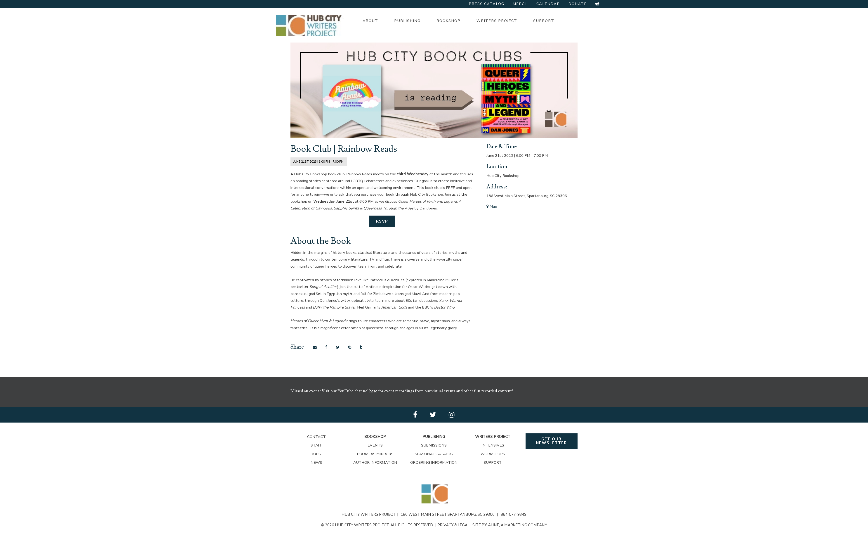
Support (543, 20)
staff (316, 445)
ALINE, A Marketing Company (517, 525)
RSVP (382, 221)
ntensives (493, 445)
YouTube (345, 391)
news (316, 462)
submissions (434, 445)
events (375, 445)
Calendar (548, 3)
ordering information (434, 462)
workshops (493, 453)
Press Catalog (486, 3)
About (370, 20)
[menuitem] (370, 21)
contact (316, 436)
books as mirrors (375, 453)
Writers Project (496, 20)
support (493, 462)
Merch (520, 3)
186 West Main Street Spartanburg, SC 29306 (449, 514)
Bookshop (448, 20)
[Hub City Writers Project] (310, 25)
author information (375, 462)
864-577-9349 (513, 514)
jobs (316, 453)
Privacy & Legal (453, 525)
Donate (577, 3)
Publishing (407, 20)
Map (493, 206)
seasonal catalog (434, 453)
